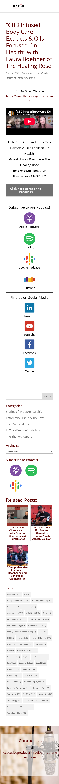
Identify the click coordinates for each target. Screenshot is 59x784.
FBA (42, 631)
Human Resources (27, 650)
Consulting (29, 606)
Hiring (40, 644)
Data (47, 613)
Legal (41, 663)
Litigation (13, 669)
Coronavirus (15, 613)
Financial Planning (41, 638)
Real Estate (14, 681)
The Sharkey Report (19, 436)
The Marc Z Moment (19, 424)
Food (11, 644)
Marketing (28, 669)
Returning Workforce (18, 688)
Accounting (14, 594)
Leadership (26, 663)
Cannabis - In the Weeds (35, 72)
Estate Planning (16, 625)
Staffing (29, 694)
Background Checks (17, 600)
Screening (13, 694)
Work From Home (17, 713)
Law (11, 663)
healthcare (25, 644)
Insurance (13, 656)
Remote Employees (34, 681)
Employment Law (16, 619)
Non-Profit (31, 675)
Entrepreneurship (39, 619)
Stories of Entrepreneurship (20, 77)
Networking (14, 675)
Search (47, 396)
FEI (10, 638)
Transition (31, 700)
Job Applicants (40, 656)
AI (27, 594)
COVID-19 (33, 613)
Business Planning (42, 600)
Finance (22, 638)
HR (10, 650)
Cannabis (13, 606)
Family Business (37, 625)
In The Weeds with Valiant (23, 430)
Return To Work (41, 688)
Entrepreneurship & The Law (25, 418)
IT (26, 656)
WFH (45, 700)
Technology (14, 700)
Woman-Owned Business (20, 706)
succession (45, 694)
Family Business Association (21, 631)
